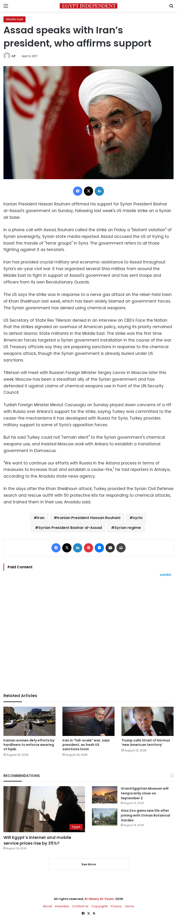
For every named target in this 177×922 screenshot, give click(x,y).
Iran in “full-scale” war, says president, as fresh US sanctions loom (86, 744)
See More (88, 864)
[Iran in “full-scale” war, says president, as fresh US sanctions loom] (88, 721)
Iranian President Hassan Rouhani (88, 517)
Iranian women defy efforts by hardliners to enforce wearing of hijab (28, 744)
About (47, 906)
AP (14, 56)
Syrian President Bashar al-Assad (70, 527)
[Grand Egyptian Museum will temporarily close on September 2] (104, 794)
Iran (40, 517)
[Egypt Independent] (88, 6)
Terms (129, 906)
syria (137, 517)
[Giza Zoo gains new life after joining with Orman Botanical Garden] (104, 817)
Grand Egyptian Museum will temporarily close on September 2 (144, 793)
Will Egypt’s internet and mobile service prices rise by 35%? (37, 840)
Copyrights (99, 906)
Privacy (116, 906)
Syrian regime (128, 527)
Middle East (14, 19)
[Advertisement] (88, 635)
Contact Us (80, 906)
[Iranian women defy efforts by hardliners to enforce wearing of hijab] (29, 721)
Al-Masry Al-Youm (99, 899)
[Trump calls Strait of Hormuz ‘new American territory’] (147, 721)
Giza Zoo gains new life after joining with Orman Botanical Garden (145, 815)
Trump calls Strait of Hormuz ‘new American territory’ (145, 742)
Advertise (62, 906)
